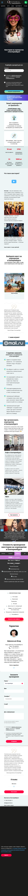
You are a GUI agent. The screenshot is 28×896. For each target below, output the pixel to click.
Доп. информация (9, 712)
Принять (6, 855)
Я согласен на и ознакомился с (13, 77)
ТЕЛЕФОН (6, 68)
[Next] (22, 283)
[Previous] (5, 283)
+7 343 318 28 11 (15, 648)
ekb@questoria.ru (8, 803)
